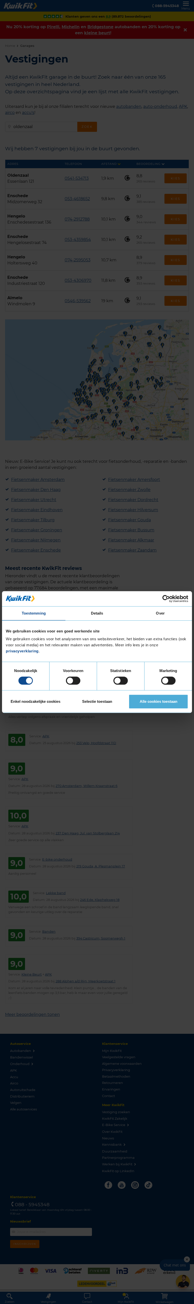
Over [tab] (160, 613)
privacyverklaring (22, 651)
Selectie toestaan (97, 701)
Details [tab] (97, 613)
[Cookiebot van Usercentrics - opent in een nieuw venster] (166, 598)
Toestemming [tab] (34, 613)
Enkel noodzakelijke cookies (35, 701)
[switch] (73, 681)
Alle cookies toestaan (158, 701)
